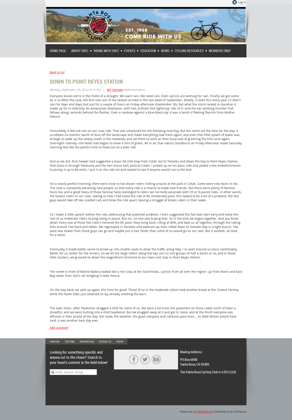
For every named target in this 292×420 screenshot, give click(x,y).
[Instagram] (156, 359)
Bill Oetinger (115, 90)
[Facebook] (133, 359)
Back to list (57, 72)
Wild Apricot (205, 412)
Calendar (55, 341)
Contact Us (105, 341)
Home (120, 341)
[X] (145, 359)
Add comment (59, 328)
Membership (87, 341)
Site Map (70, 341)
